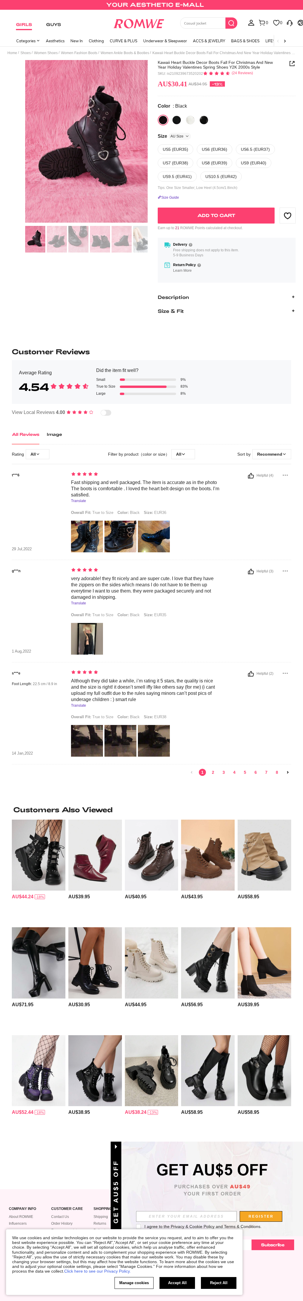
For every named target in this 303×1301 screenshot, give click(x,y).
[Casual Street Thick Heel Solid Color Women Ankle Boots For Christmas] (95, 1070)
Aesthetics (55, 40)
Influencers (18, 1223)
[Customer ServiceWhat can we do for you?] (289, 22)
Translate (78, 501)
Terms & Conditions (242, 1226)
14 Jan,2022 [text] (22, 753)
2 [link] (213, 772)
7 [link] (266, 772)
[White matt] (190, 120)
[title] (151, 809)
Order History (61, 1223)
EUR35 (155, 615)
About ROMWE (21, 1217)
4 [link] (234, 772)
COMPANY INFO (22, 1209)
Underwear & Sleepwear (165, 40)
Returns (100, 1223)
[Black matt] (176, 120)
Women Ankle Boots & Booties (125, 53)
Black (128, 512)
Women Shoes (46, 53)
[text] (146, 475)
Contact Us (60, 1217)
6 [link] (255, 772)
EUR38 (155, 717)
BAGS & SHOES (245, 40)
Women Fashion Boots (79, 53)
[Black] (163, 120)
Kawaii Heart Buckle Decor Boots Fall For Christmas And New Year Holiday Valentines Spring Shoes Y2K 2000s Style (215, 64)
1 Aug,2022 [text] (21, 651)
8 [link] (277, 772)
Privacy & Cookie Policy (193, 1226)
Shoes (25, 53)
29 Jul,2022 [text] (22, 549)
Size (170, 136)
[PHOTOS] (86, 141)
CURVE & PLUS (123, 40)
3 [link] (224, 772)
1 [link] (202, 772)
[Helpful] (250, 475)
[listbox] (251, 22)
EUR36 (155, 512)
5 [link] (245, 772)
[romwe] (138, 22)
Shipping (101, 1217)
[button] (288, 216)
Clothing (96, 40)
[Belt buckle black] (204, 120)
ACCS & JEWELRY (209, 40)
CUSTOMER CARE (67, 1209)
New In (76, 40)
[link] (151, 7)
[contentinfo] (22, 897)
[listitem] (38, 871)
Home (12, 53)
